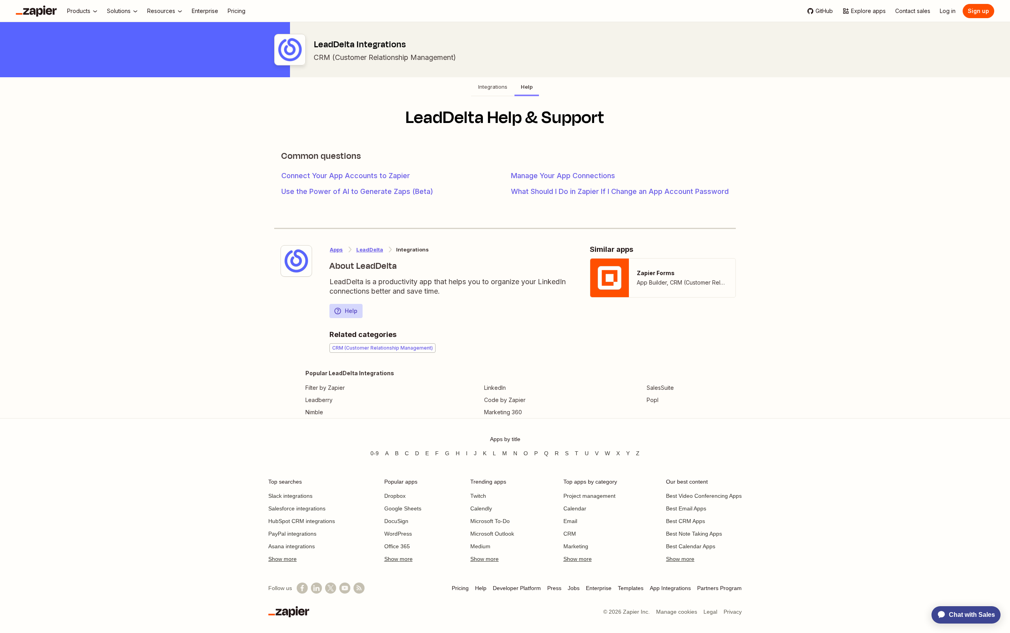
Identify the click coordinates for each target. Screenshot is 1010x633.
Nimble (314, 412)
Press (554, 588)
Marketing (575, 546)
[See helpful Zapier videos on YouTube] (344, 588)
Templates (630, 588)
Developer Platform (517, 588)
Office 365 (397, 546)
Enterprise (599, 588)
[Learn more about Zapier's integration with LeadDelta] (296, 261)
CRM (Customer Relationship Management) (385, 57)
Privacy (733, 612)
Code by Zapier (505, 400)
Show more (282, 559)
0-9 (374, 453)
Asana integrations (291, 546)
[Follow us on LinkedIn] (316, 588)
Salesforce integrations (296, 508)
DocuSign (396, 521)
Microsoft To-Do (490, 521)
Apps (336, 249)
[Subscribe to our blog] (359, 588)
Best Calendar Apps (690, 546)
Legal (710, 612)
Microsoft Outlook (492, 534)
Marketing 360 (503, 412)
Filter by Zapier (325, 387)
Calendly (481, 508)
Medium (480, 546)
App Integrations (670, 588)
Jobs (574, 588)
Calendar (574, 508)
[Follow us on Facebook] (302, 588)
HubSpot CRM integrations (301, 521)
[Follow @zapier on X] (330, 588)
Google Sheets (402, 508)
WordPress (398, 534)
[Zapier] (36, 11)
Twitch (478, 496)
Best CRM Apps (685, 521)
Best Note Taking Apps (694, 534)
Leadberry (319, 400)
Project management (589, 496)
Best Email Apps (686, 508)
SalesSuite (660, 387)
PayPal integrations (292, 534)
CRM (569, 534)
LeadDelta (369, 249)
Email (570, 521)
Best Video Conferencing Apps (704, 496)
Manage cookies (676, 612)
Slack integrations (290, 496)
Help (351, 310)
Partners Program (719, 588)
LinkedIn (495, 387)
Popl (652, 400)
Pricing (460, 588)
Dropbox (395, 496)
